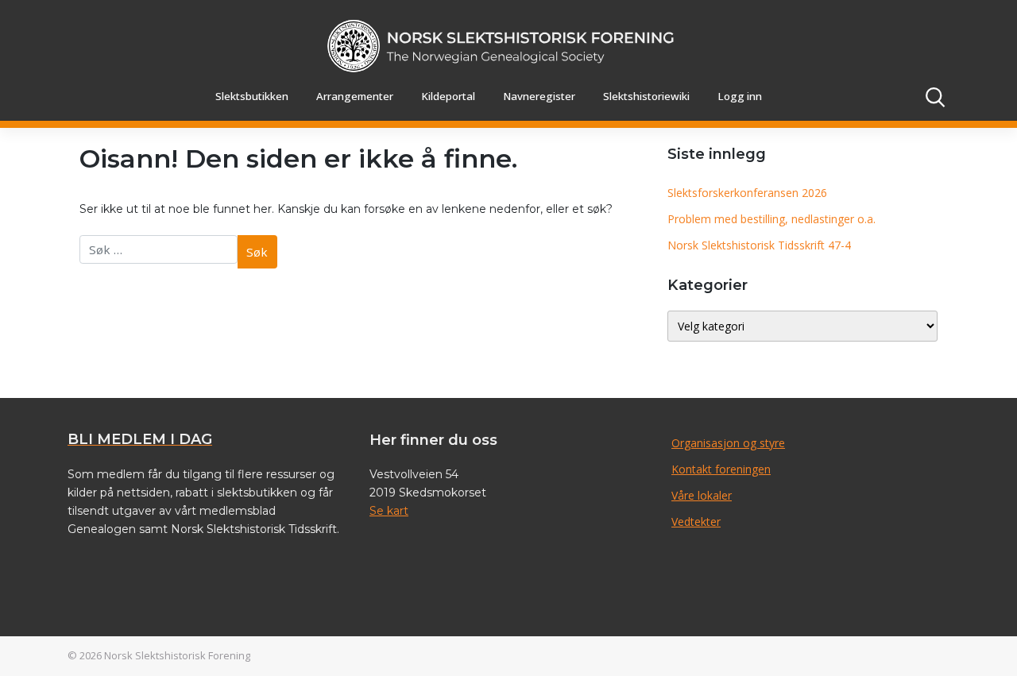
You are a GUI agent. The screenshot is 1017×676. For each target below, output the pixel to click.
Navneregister (539, 96)
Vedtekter (696, 521)
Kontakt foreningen (721, 469)
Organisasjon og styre (728, 442)
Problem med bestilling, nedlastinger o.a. (771, 218)
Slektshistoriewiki (646, 96)
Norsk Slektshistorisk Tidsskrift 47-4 (759, 245)
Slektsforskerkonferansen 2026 (747, 192)
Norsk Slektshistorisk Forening (177, 655)
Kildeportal (448, 96)
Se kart (388, 511)
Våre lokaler (701, 495)
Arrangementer (354, 96)
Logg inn (739, 96)
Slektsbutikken (251, 96)
